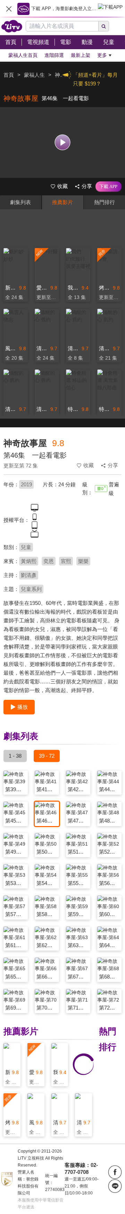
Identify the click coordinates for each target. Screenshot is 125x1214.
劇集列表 (20, 202)
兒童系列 (31, 589)
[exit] (8, 8)
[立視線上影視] (11, 26)
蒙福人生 (34, 75)
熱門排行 (104, 202)
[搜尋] (104, 26)
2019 (26, 484)
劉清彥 (28, 575)
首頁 (8, 75)
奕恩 (48, 561)
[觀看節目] (62, 142)
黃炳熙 (28, 561)
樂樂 (83, 561)
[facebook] (115, 1172)
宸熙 (66, 561)
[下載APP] (108, 186)
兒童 (26, 547)
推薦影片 (62, 202)
